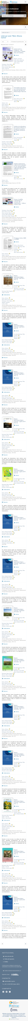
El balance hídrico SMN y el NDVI (20, 238)
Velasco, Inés (5, 103)
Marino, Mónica (5, 105)
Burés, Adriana (5, 104)
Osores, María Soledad (7, 214)
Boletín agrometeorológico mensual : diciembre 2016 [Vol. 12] (19, 707)
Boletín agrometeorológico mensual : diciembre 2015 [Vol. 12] (19, 660)
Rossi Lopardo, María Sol (7, 67)
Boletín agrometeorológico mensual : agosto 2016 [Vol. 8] (19, 518)
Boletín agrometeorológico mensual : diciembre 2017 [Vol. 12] (19, 754)
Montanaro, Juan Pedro (19, 288)
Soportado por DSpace (14, 1019)
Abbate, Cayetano (6, 302)
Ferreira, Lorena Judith (7, 141)
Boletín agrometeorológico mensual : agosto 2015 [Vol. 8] (19, 471)
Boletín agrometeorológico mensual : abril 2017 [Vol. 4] (19, 373)
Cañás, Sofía (5, 303)
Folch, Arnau (16, 63)
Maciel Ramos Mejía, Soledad (8, 216)
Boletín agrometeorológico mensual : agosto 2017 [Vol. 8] (19, 562)
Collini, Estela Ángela (18, 61)
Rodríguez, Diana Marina (7, 64)
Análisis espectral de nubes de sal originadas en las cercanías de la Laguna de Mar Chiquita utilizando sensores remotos (20, 167)
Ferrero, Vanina (17, 812)
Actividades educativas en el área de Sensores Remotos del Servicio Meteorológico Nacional (20, 89)
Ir (25, 41)
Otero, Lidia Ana (5, 68)
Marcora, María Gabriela (7, 674)
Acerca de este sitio (9, 956)
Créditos (6, 961)
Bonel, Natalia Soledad (19, 289)
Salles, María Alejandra (19, 60)
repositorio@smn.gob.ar (9, 981)
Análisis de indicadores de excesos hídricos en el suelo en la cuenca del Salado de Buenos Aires (20, 128)
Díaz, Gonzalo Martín (18, 137)
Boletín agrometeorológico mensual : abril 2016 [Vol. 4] (19, 326)
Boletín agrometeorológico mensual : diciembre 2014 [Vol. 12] (19, 610)
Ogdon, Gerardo (5, 255)
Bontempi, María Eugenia (7, 291)
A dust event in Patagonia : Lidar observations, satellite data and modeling (19, 50)
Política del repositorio (9, 959)
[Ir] (25, 15)
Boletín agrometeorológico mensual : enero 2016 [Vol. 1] (19, 899)
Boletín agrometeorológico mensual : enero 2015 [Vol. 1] (19, 852)
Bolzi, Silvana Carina (6, 65)
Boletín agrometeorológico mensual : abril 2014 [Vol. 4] (19, 277)
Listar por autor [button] (5, 32)
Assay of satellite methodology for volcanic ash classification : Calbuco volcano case (20, 201)
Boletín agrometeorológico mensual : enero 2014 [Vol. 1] (19, 801)
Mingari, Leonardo (18, 58)
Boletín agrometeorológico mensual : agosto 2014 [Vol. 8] (19, 421)
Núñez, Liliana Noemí (18, 245)
